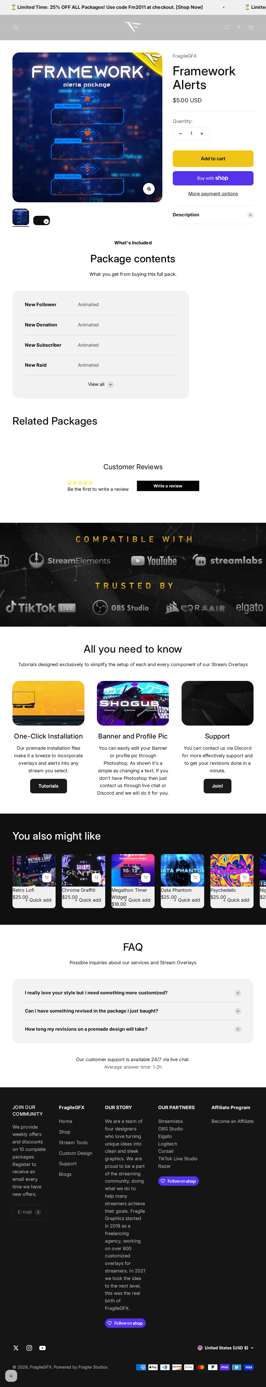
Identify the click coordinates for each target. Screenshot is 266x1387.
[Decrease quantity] (180, 134)
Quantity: (182, 121)
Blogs (65, 1174)
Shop (64, 1132)
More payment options (213, 193)
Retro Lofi (23, 890)
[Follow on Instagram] (29, 1347)
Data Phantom (176, 890)
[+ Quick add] (46, 877)
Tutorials (48, 786)
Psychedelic (223, 890)
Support (68, 1163)
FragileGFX (185, 56)
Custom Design (75, 1153)
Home (65, 1121)
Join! (217, 786)
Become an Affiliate (232, 1121)
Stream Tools (73, 1142)
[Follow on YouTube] (42, 1347)
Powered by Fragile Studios (81, 1367)
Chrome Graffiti (78, 890)
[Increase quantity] (201, 134)
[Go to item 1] (20, 218)
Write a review (168, 485)
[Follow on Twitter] (15, 1347)
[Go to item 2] (41, 221)
